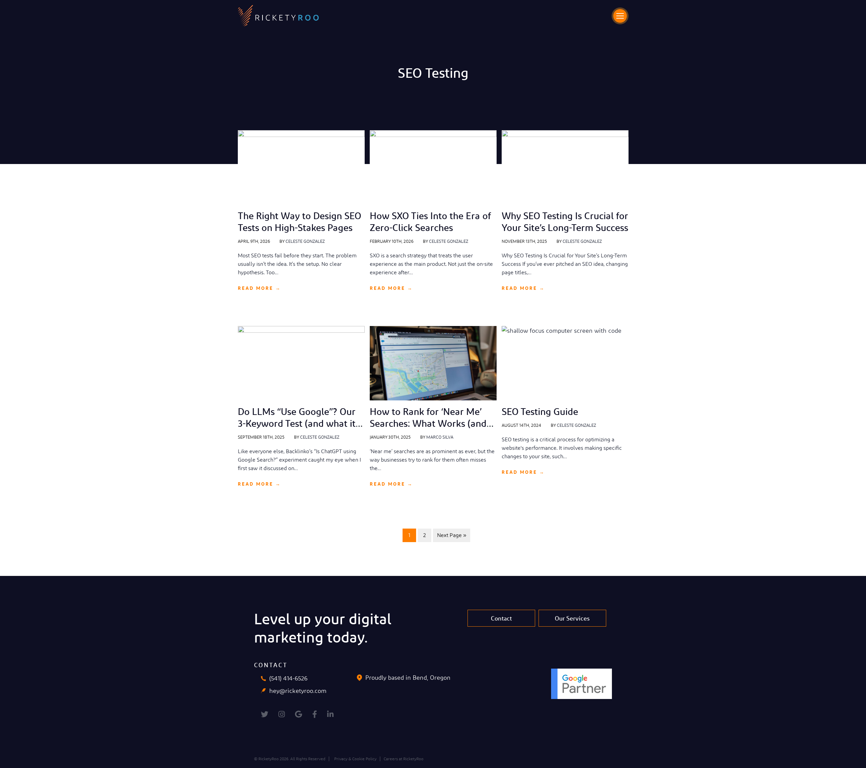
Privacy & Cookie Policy (355, 759)
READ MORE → (259, 288)
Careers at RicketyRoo (404, 759)
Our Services (572, 618)
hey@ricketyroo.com (297, 690)
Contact (501, 618)
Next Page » (451, 535)
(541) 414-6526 (288, 678)
